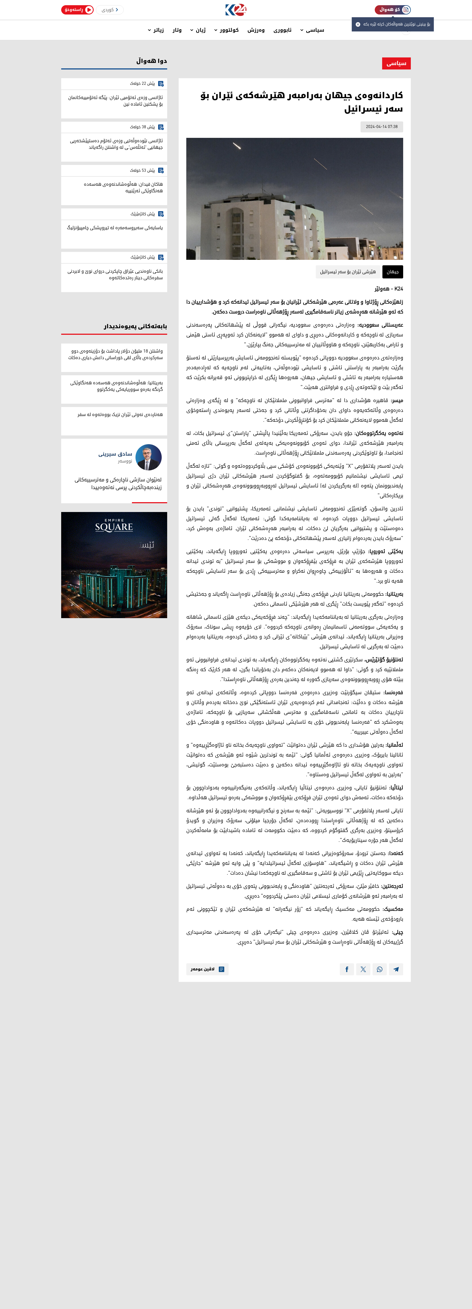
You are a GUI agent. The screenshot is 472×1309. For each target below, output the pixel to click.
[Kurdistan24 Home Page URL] (236, 10)
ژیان (201, 30)
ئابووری (282, 30)
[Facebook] (347, 969)
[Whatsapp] (380, 969)
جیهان (393, 272)
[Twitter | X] (363, 969)
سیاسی (315, 30)
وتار (177, 30)
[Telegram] (396, 969)
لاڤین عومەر (202, 969)
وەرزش (256, 30)
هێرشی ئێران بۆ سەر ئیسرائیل (348, 272)
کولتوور (229, 30)
